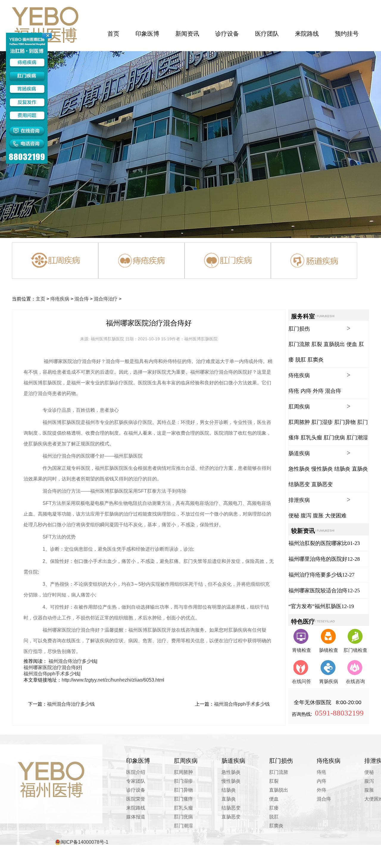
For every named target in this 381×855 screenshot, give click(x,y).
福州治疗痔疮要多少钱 (315, 575)
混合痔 (81, 298)
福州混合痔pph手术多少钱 (51, 673)
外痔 (318, 391)
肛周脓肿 (299, 422)
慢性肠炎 (322, 469)
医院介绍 (135, 772)
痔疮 (293, 391)
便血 (351, 344)
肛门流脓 (299, 344)
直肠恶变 (322, 484)
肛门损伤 (299, 329)
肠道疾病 (299, 453)
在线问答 (301, 681)
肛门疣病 (334, 438)
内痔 (306, 391)
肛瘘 (274, 807)
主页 (40, 298)
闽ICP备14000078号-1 (84, 842)
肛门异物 (345, 422)
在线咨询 (355, 681)
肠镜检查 (328, 650)
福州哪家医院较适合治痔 (317, 591)
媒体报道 (135, 816)
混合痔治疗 (106, 298)
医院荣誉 (135, 798)
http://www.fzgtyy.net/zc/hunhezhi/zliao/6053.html (113, 679)
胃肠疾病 (328, 681)
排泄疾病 (299, 500)
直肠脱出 (334, 344)
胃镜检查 (301, 650)
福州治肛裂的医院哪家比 (317, 543)
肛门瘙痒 (183, 798)
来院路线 (135, 807)
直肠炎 (360, 469)
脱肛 (300, 360)
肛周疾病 (299, 407)
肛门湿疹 (322, 422)
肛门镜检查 (355, 650)
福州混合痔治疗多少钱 (72, 661)
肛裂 (316, 344)
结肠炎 (342, 469)
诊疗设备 (135, 790)
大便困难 (335, 516)
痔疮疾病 (59, 298)
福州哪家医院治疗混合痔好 (52, 667)
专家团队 (135, 781)
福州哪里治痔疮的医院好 (317, 559)
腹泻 (306, 516)
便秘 (293, 516)
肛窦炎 (315, 360)
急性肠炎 (299, 469)
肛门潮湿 (357, 438)
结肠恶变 (299, 484)
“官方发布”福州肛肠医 (314, 606)
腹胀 (318, 516)
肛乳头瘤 (311, 438)
